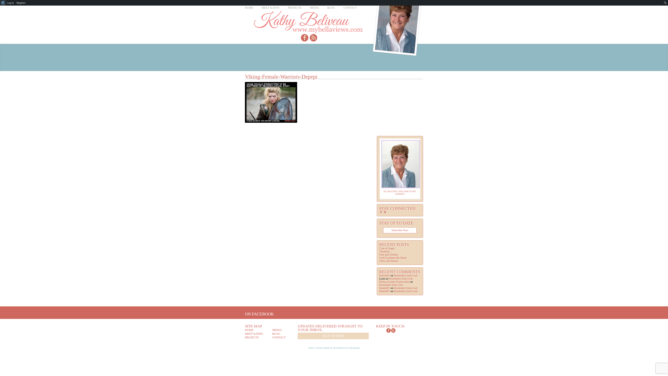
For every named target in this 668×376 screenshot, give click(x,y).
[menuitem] (3, 3)
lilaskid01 (384, 275)
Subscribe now (399, 230)
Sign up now (333, 336)
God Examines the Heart (392, 257)
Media (314, 7)
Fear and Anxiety (388, 254)
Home (249, 7)
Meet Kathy (271, 7)
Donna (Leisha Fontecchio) (394, 281)
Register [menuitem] (21, 2)
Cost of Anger (387, 248)
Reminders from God (405, 275)
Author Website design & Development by (334, 347)
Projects (294, 7)
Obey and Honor (388, 260)
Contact (350, 7)
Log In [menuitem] (10, 2)
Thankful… (385, 251)
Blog (331, 7)
